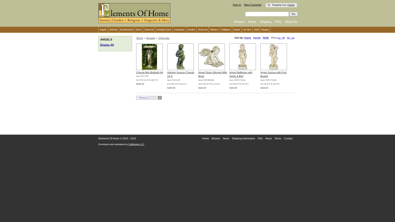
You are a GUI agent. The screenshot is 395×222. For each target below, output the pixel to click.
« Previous (142, 98)
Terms (277, 138)
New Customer (252, 4)
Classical (148, 29)
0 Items (291, 5)
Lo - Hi (281, 37)
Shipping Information (243, 138)
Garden (191, 29)
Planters (214, 29)
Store (139, 38)
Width (266, 37)
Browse (239, 21)
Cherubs (164, 38)
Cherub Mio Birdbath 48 (149, 72)
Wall (256, 29)
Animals (113, 29)
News (252, 21)
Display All (107, 45)
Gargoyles (179, 29)
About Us (291, 21)
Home (205, 138)
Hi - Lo (290, 37)
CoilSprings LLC (136, 144)
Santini (236, 29)
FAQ (278, 21)
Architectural (126, 29)
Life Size (247, 29)
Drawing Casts (163, 29)
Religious (225, 29)
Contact (288, 138)
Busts (139, 29)
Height (257, 37)
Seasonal (202, 29)
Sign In (237, 4)
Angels (103, 29)
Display (265, 29)
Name (247, 37)
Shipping (265, 21)
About (268, 138)
